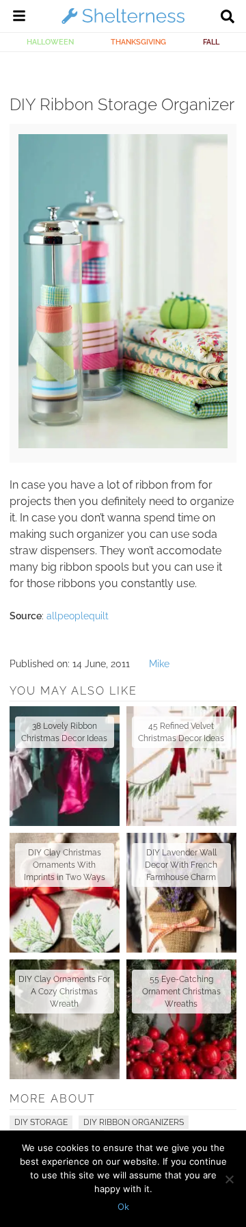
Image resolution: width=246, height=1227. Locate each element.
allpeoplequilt (77, 615)
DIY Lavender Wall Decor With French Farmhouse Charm (181, 865)
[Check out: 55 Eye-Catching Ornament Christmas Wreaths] (181, 1019)
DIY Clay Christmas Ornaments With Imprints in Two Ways (64, 865)
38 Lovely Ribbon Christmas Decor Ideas (64, 732)
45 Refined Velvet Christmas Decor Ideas (181, 732)
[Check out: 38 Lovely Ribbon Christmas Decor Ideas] (65, 766)
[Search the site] (227, 17)
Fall (211, 42)
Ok (123, 1206)
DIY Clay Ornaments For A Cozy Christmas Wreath (64, 991)
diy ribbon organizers (133, 1122)
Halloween (50, 42)
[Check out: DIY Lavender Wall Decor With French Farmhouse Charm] (181, 893)
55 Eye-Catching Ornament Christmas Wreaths (181, 991)
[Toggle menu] (19, 18)
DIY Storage (41, 1122)
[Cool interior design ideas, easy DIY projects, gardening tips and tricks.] (123, 23)
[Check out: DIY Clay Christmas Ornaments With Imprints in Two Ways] (65, 893)
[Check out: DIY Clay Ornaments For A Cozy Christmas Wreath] (65, 1019)
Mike (159, 663)
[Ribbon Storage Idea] (122, 444)
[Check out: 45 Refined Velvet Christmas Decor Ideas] (181, 766)
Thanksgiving (138, 42)
